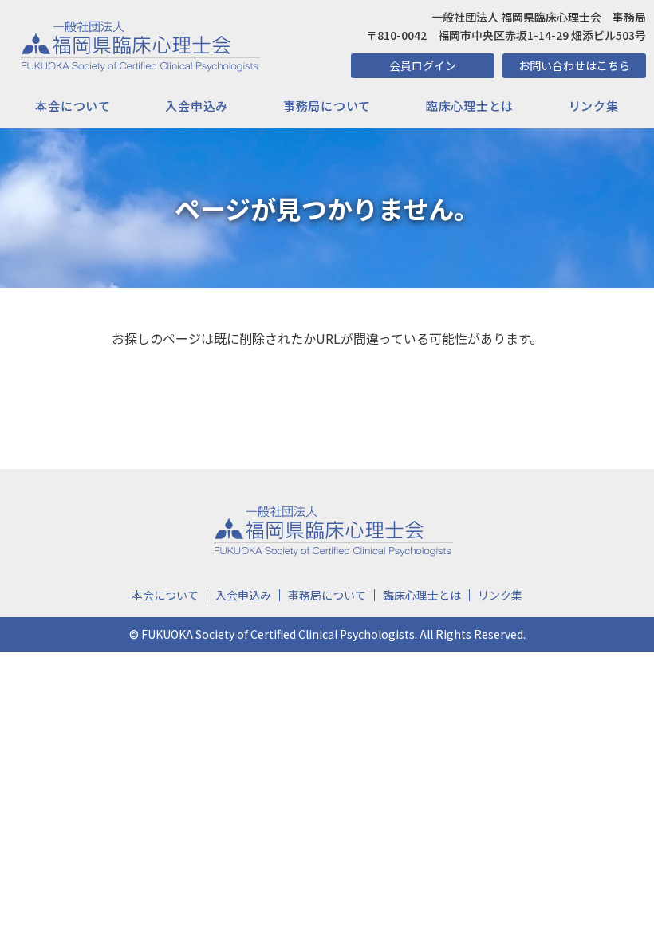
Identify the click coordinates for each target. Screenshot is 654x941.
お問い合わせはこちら (574, 65)
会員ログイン (422, 65)
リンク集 (594, 105)
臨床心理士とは (470, 105)
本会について (73, 105)
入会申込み (196, 105)
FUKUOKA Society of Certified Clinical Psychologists (278, 634)
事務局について (327, 105)
